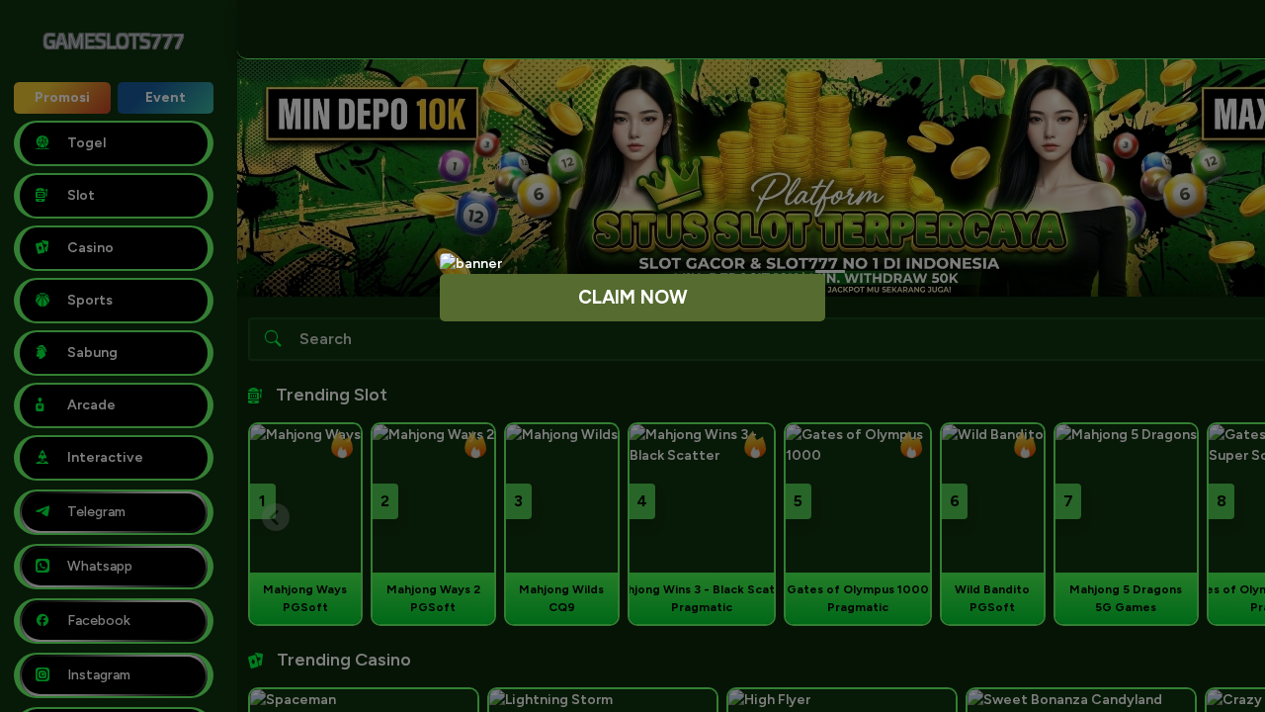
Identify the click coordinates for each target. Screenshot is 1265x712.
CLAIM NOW (633, 297)
